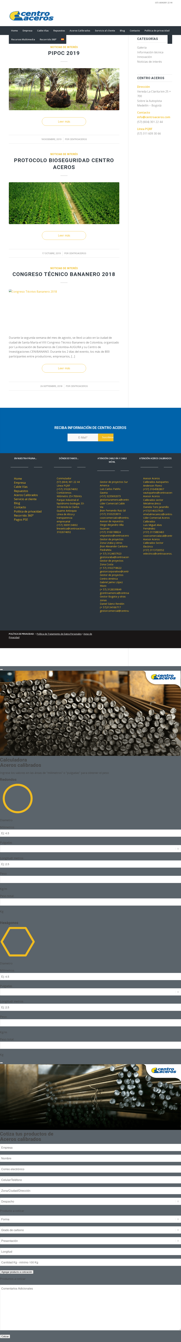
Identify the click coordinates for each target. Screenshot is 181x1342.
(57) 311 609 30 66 (149, 133)
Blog (17, 503)
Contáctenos (64, 492)
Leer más (64, 121)
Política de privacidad (28, 511)
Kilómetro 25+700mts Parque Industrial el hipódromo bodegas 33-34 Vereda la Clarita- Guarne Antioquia (70, 503)
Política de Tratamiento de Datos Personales (59, 633)
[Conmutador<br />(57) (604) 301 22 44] (54, 478)
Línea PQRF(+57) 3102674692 (67, 487)
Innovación (144, 57)
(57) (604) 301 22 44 (150, 122)
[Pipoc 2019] (64, 89)
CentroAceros (78, 139)
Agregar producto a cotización (16, 1272)
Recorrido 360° (24, 515)
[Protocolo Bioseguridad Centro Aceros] (64, 203)
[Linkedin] (159, 15)
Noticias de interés (64, 47)
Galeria (142, 47)
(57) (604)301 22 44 (163, 2)
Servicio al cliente (25, 499)
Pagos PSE (21, 520)
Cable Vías (21, 487)
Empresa (20, 483)
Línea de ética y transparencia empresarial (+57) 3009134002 (67, 519)
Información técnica (150, 52)
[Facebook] (169, 15)
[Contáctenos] (54, 492)
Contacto (20, 507)
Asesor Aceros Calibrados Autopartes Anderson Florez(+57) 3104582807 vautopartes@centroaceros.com (161, 485)
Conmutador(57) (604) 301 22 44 (68, 480)
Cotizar (5, 1336)
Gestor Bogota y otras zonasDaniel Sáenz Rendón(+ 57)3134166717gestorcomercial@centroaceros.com (121, 603)
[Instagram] (164, 15)
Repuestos (21, 491)
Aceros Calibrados (26, 495)
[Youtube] (153, 15)
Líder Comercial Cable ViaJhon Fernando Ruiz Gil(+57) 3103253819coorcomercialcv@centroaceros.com (121, 510)
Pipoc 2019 (64, 53)
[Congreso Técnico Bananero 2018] (64, 310)
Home (18, 479)
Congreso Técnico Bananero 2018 (64, 274)
